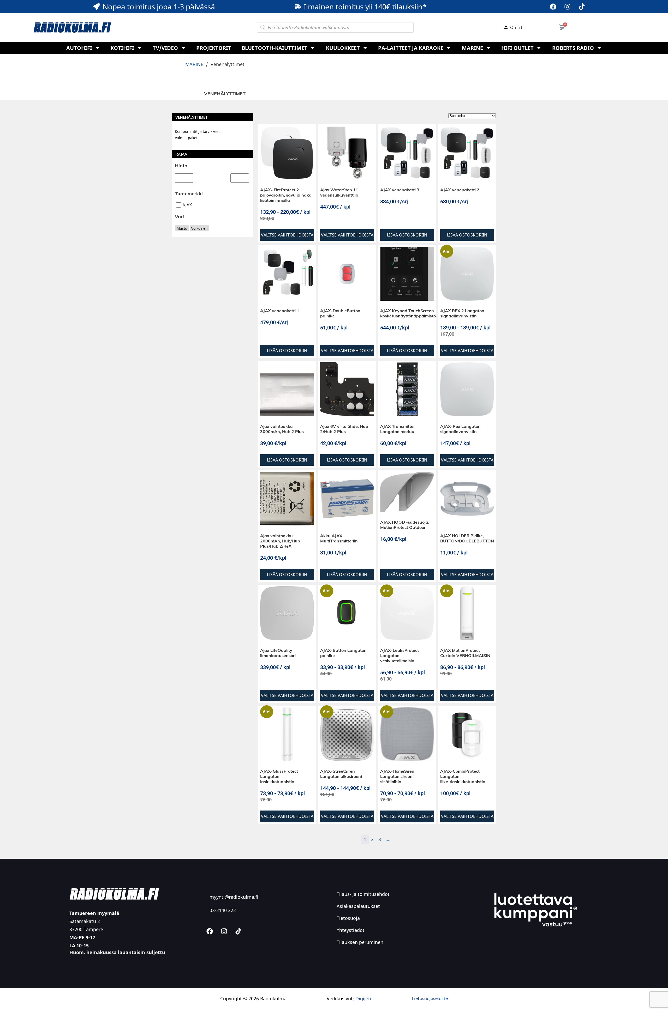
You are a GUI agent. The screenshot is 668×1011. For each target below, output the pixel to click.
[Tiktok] (581, 6)
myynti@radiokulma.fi (234, 897)
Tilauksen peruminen (360, 942)
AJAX (187, 208)
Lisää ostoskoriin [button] (407, 235)
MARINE (472, 47)
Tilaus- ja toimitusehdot (363, 894)
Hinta (181, 166)
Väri (179, 220)
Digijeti (363, 998)
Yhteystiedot (351, 930)
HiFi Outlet (517, 47)
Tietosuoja (348, 918)
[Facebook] (552, 6)
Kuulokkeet (343, 47)
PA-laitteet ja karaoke (410, 47)
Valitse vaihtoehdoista (287, 235)
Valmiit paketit (187, 137)
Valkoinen (199, 232)
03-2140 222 (223, 910)
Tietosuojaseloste (429, 998)
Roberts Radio (573, 47)
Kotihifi (122, 47)
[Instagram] (567, 6)
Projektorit (213, 47)
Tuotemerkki (189, 197)
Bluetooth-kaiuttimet (274, 47)
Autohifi (79, 47)
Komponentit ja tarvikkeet (197, 131)
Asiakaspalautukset (358, 906)
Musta (182, 232)
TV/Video (165, 47)
